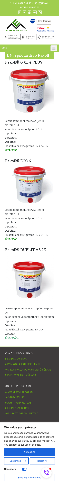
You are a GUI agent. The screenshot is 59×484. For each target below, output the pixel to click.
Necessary (10, 469)
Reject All (42, 460)
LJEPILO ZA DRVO (17, 359)
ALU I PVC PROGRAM (19, 402)
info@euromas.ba (29, 7)
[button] (46, 472)
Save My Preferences (29, 477)
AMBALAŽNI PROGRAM (20, 392)
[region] (29, 453)
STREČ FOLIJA (16, 397)
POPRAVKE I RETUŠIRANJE (22, 374)
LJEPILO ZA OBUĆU (18, 408)
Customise (15, 460)
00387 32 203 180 (27, 3)
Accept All (29, 451)
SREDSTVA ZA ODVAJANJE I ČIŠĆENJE (29, 369)
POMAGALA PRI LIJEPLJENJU (23, 364)
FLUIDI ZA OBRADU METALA (22, 413)
